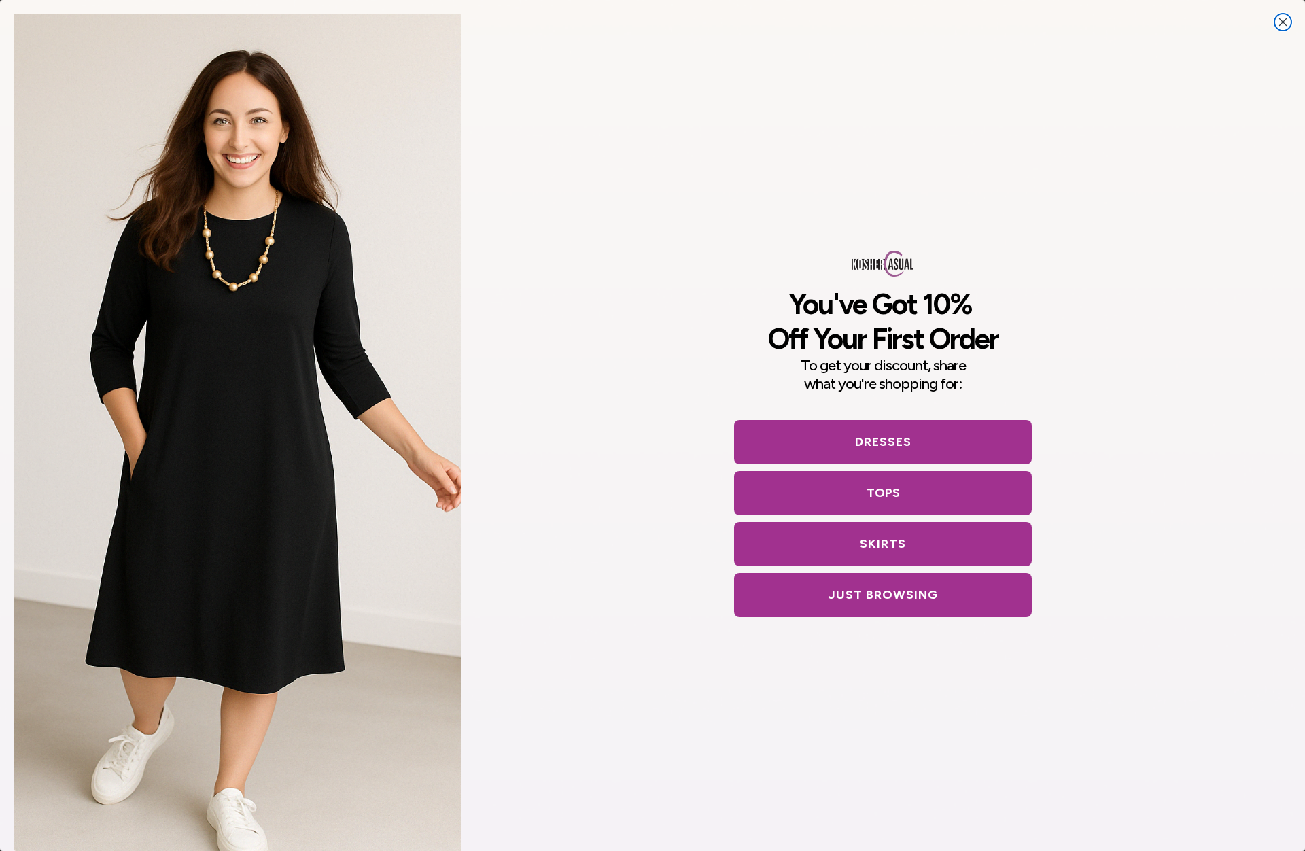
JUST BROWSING (883, 594)
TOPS (883, 492)
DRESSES (883, 441)
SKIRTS (883, 543)
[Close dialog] (1282, 22)
